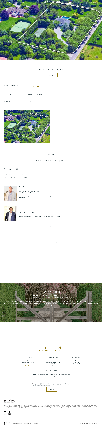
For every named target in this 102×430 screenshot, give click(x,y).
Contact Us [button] (51, 226)
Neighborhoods (78, 337)
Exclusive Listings (10, 337)
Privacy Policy (48, 385)
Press (85, 337)
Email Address (52, 379)
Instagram (25, 365)
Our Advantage (69, 337)
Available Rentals (21, 337)
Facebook (31, 365)
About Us (61, 337)
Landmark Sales (32, 337)
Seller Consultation (51, 337)
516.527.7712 (44, 196)
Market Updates (92, 337)
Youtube (28, 365)
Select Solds (41, 337)
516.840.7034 (37, 216)
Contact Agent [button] (51, 75)
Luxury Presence (33, 423)
